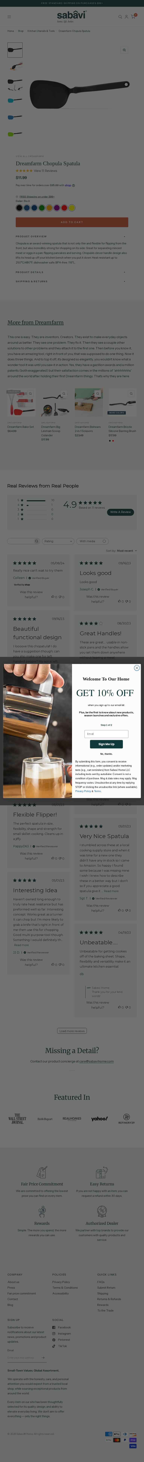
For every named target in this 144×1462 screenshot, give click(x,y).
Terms (97, 791)
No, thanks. (106, 754)
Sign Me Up (106, 744)
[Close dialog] (137, 668)
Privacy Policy (83, 791)
